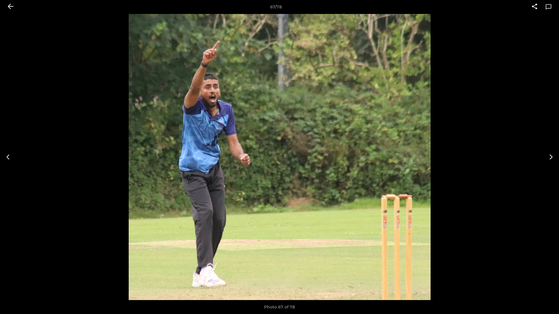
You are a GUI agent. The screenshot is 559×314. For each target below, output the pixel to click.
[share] (534, 7)
